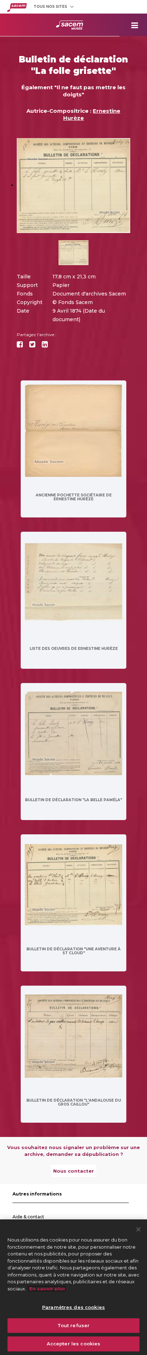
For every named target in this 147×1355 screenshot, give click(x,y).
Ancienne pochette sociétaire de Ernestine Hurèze (74, 497)
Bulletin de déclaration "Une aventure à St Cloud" (73, 951)
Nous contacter (73, 1171)
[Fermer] (138, 1229)
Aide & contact (28, 1216)
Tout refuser (73, 1325)
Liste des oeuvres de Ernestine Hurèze (74, 648)
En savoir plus (47, 1288)
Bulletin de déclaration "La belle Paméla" (73, 800)
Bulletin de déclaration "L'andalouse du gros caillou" (73, 1102)
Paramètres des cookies (73, 1307)
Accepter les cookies (74, 1343)
